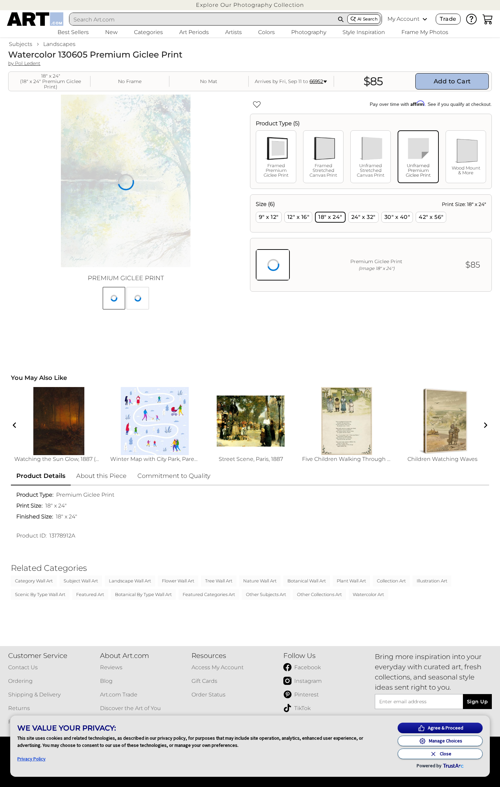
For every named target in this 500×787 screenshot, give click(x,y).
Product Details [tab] (40, 476)
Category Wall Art (34, 580)
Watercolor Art (368, 594)
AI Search (367, 18)
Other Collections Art (319, 594)
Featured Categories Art (209, 594)
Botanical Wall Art (306, 580)
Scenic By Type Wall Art (40, 594)
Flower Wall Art (178, 580)
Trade (448, 19)
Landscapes (59, 44)
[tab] (276, 156)
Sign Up (477, 701)
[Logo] (35, 19)
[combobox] (202, 19)
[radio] (269, 217)
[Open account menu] (424, 19)
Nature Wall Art (260, 580)
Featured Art (90, 594)
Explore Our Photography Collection (250, 5)
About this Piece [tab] (101, 476)
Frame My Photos (424, 32)
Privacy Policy (31, 759)
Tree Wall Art (218, 580)
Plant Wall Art (351, 580)
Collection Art (391, 580)
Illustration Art (432, 580)
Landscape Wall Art (130, 580)
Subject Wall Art (81, 580)
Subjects (20, 44)
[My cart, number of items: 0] (487, 19)
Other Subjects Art (266, 594)
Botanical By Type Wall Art (143, 594)
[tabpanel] (371, 243)
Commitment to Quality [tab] (174, 476)
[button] (250, 5)
